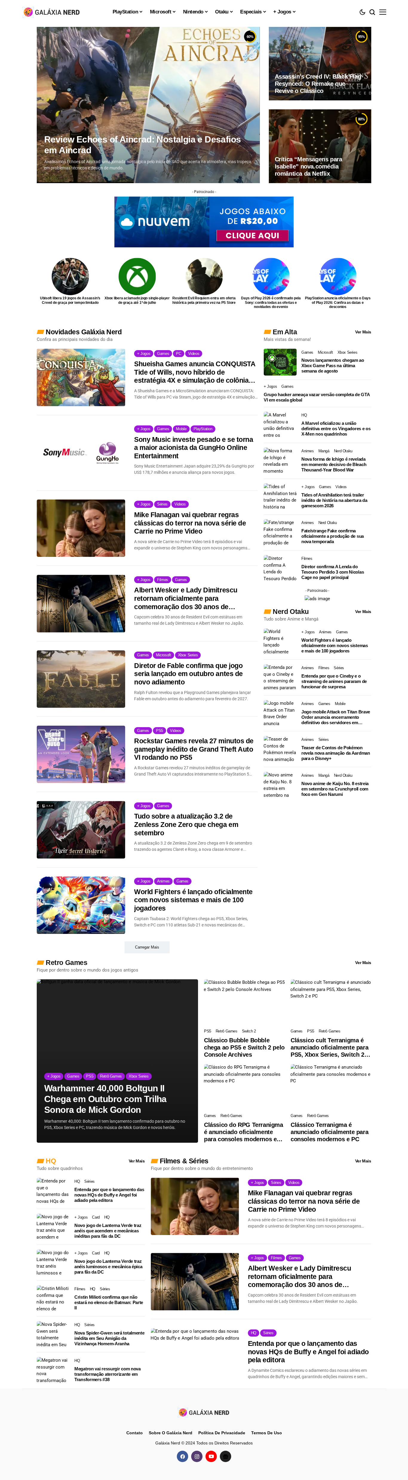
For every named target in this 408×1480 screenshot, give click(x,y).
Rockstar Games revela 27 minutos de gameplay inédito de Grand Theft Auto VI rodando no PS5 (194, 749)
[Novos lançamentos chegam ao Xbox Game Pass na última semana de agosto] (280, 362)
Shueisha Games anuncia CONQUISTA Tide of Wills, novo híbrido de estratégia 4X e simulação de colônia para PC (194, 372)
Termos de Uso (266, 1432)
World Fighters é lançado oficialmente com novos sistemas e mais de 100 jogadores (193, 900)
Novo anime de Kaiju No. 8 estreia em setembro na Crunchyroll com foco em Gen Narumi (335, 789)
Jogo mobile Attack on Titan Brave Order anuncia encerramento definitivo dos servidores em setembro (335, 717)
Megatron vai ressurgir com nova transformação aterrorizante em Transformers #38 (107, 1374)
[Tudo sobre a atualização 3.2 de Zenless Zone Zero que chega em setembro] (81, 829)
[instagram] (197, 1456)
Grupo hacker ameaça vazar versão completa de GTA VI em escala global (317, 397)
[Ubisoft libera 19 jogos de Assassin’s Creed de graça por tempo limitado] (70, 276)
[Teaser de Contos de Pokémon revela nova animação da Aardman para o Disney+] (280, 749)
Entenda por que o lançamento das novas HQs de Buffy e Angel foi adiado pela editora (109, 1195)
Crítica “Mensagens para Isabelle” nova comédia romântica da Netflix (308, 166)
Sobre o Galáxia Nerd (170, 1432)
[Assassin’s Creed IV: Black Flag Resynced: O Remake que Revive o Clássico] (320, 63)
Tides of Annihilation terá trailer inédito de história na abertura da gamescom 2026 (334, 500)
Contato (134, 1432)
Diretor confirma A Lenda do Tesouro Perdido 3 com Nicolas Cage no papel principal (332, 572)
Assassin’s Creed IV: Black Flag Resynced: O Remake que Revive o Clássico (318, 83)
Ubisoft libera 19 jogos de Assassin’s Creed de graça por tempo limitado (70, 300)
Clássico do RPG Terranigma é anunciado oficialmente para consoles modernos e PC (243, 1132)
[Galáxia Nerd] (52, 12)
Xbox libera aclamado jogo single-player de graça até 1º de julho (137, 300)
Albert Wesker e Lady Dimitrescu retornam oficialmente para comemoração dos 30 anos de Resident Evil (185, 598)
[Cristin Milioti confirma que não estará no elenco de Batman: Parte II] (53, 1298)
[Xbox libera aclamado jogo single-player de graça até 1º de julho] (137, 276)
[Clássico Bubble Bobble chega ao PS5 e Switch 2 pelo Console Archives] (244, 1002)
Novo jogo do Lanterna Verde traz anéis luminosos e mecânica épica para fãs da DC (108, 1266)
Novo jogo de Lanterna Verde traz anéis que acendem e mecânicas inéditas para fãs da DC (107, 1231)
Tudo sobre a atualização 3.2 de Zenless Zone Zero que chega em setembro (186, 824)
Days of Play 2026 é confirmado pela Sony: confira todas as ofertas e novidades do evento (271, 302)
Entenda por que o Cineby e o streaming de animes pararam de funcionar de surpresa (334, 681)
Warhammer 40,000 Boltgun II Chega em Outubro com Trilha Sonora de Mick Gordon (105, 1099)
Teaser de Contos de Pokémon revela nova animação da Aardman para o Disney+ (335, 753)
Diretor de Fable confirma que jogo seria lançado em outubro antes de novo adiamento (188, 674)
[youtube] (211, 1456)
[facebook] (182, 1456)
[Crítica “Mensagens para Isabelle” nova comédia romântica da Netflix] (320, 146)
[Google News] (225, 1456)
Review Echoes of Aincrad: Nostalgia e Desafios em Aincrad (142, 144)
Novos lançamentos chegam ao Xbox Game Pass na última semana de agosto (332, 365)
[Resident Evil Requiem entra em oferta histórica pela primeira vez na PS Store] (204, 276)
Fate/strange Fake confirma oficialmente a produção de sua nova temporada (332, 536)
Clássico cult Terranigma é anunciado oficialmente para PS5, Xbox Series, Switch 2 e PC (330, 1047)
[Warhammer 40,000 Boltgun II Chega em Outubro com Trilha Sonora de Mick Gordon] (117, 1061)
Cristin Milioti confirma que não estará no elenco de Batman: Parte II (108, 1302)
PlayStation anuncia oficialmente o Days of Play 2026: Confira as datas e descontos (338, 302)
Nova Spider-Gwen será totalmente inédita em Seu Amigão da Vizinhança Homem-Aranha (109, 1338)
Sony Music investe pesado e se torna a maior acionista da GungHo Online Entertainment (193, 448)
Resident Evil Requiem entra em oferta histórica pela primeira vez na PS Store (204, 300)
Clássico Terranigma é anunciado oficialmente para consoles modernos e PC (329, 1132)
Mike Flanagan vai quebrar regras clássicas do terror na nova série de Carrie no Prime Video (190, 523)
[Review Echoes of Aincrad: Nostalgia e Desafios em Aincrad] (148, 105)
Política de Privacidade (221, 1432)
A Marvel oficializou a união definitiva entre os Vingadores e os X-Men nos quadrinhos (336, 428)
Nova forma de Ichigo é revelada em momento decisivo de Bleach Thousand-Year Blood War (333, 464)
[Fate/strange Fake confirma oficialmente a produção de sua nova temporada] (280, 532)
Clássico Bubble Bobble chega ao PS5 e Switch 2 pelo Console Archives (244, 1047)
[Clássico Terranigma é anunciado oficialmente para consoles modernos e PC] (331, 1087)
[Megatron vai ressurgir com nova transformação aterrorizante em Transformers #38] (53, 1370)
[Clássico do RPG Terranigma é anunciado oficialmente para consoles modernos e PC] (244, 1087)
